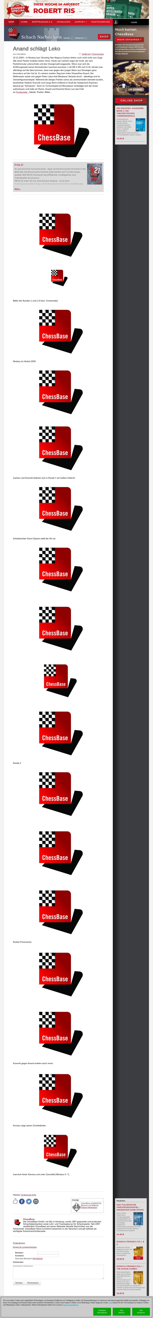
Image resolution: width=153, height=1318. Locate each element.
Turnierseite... (22, 92)
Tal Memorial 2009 (28, 1195)
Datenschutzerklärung (70, 1305)
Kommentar (18, 1262)
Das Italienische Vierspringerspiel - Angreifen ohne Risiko (130, 1207)
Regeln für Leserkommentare (25, 1247)
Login (134, 22)
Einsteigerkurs (100, 22)
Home (24, 22)
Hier (110, 1303)
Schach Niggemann (89, 1207)
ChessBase (29, 1219)
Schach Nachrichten (41, 37)
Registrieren (38, 1259)
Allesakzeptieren (141, 1311)
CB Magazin (63, 22)
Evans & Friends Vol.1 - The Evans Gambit (130, 1267)
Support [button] (80, 22)
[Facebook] (22, 1201)
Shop (11, 22)
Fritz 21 (18, 164)
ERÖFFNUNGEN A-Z (42, 22)
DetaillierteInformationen (102, 1311)
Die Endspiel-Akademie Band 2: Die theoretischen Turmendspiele (130, 112)
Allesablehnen (121, 1311)
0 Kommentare (98, 54)
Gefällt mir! (86, 54)
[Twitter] (29, 1201)
